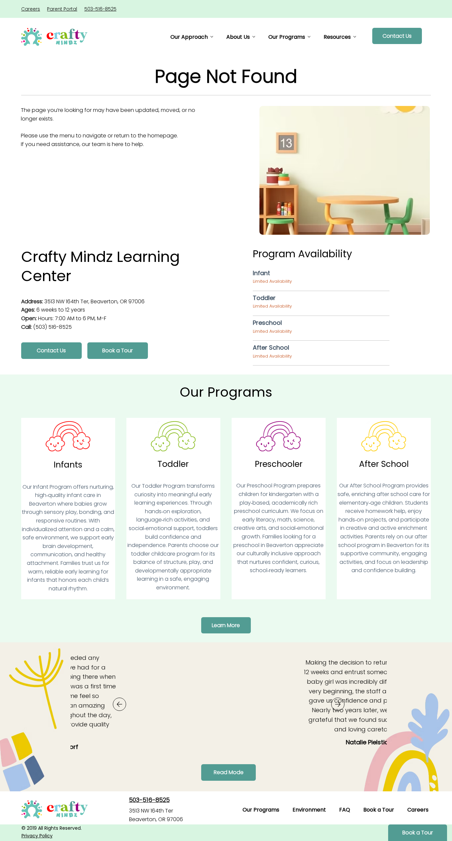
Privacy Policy (37, 835)
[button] (117, 350)
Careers (30, 9)
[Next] (337, 704)
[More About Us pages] (253, 36)
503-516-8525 (100, 9)
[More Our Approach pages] (211, 36)
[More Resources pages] (354, 36)
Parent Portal (62, 9)
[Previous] (119, 704)
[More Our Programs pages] (309, 36)
